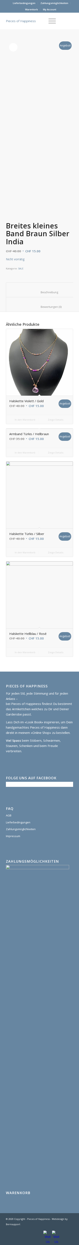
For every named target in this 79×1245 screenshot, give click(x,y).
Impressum (13, 836)
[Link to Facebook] (70, 1229)
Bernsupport (13, 1224)
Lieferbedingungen (24, 3)
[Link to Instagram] (63, 1229)
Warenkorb (31, 9)
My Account (49, 9)
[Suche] (40, 20)
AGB (8, 815)
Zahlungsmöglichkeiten (54, 3)
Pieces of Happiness (21, 21)
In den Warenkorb (24, 419)
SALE (20, 268)
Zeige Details (55, 419)
